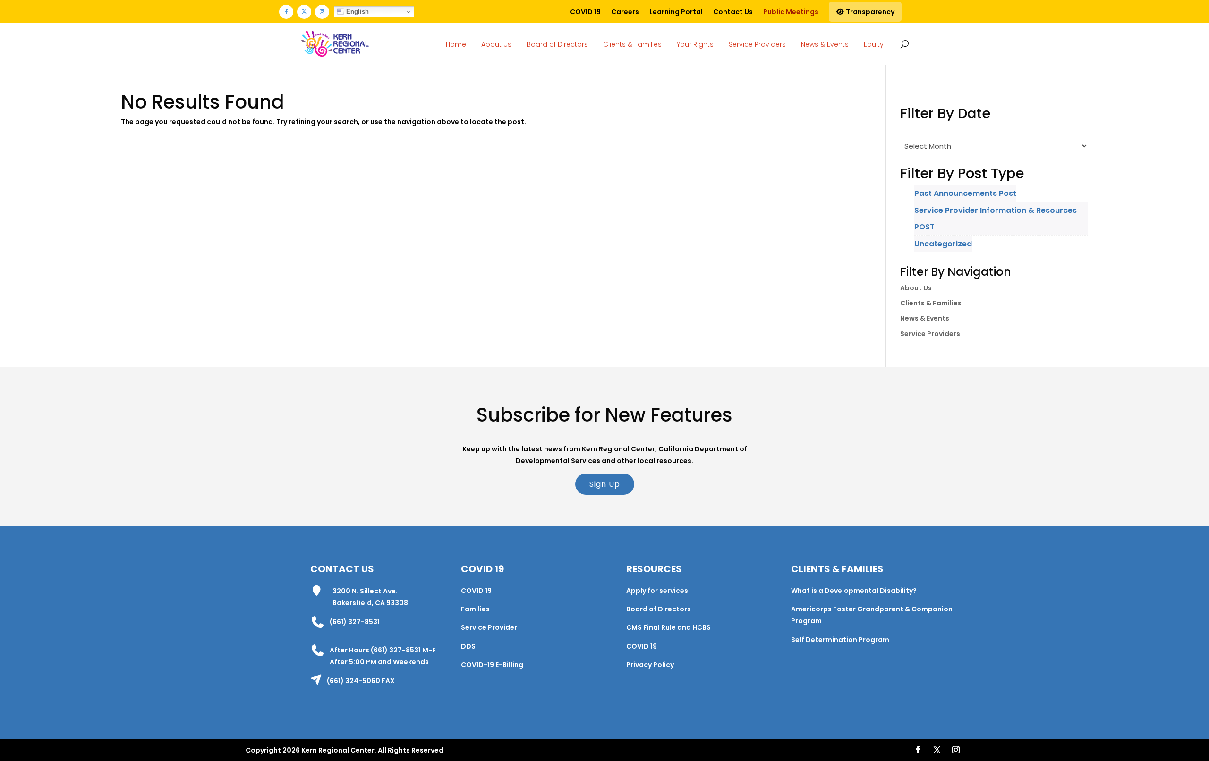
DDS (468, 646)
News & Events (825, 44)
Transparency (869, 12)
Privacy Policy (650, 664)
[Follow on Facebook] (286, 12)
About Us (496, 44)
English (356, 11)
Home (456, 44)
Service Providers (757, 44)
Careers (625, 12)
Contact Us (733, 12)
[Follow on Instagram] (322, 12)
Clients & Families (632, 44)
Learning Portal (676, 12)
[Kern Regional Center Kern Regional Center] (334, 44)
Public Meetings (790, 12)
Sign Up (604, 484)
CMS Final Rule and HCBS (668, 627)
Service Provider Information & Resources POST (995, 218)
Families (475, 609)
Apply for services (657, 590)
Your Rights (695, 44)
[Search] (903, 44)
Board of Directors (557, 44)
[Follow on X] (304, 12)
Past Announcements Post (965, 193)
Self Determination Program (840, 639)
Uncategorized (943, 243)
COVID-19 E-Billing (492, 664)
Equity (874, 44)
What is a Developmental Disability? (854, 590)
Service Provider (489, 627)
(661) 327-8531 (355, 621)
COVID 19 (585, 12)
